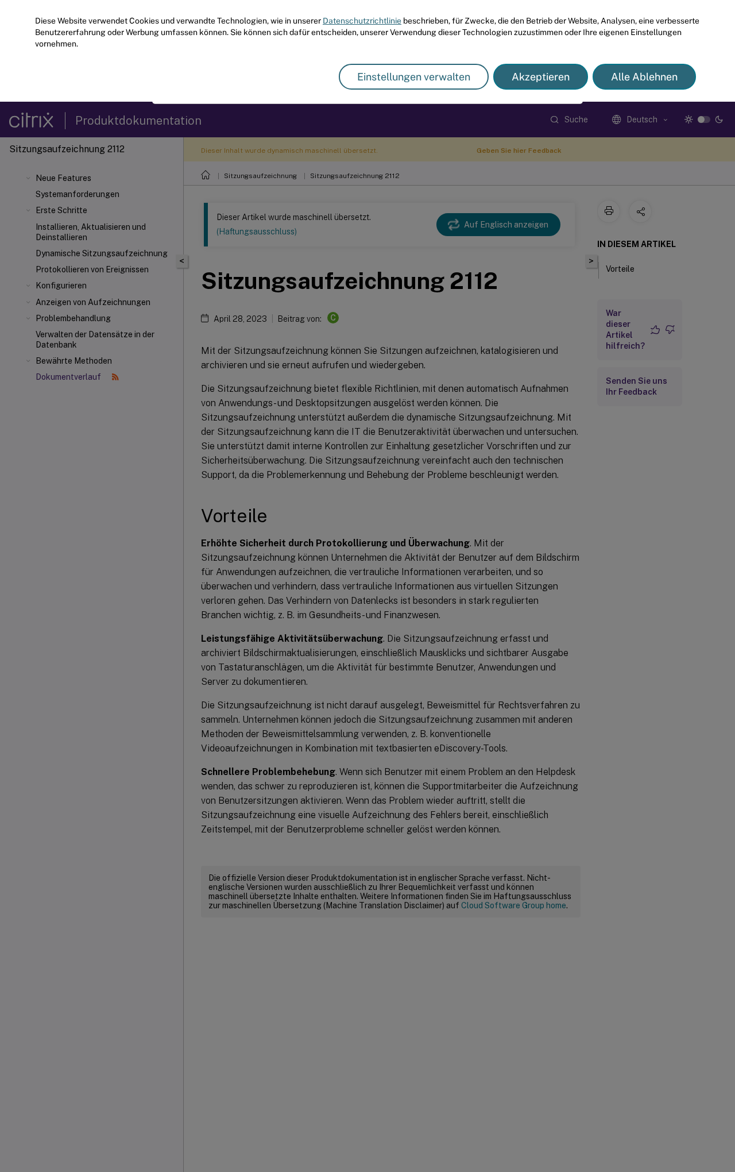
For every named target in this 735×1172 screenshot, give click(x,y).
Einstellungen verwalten (413, 77)
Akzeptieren (541, 77)
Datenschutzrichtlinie (362, 20)
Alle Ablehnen (644, 77)
